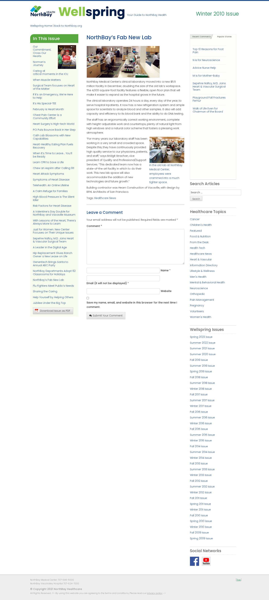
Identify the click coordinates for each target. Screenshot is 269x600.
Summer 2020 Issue (203, 354)
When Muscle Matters (47, 80)
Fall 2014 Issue (199, 446)
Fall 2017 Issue (199, 394)
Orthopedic (197, 294)
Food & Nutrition (200, 236)
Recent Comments (202, 36)
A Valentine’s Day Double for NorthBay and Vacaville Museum (54, 213)
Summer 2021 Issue (202, 348)
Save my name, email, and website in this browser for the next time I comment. (132, 305)
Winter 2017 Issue (200, 406)
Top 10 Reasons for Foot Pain (208, 50)
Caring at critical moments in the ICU (50, 72)
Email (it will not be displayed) (107, 283)
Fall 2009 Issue (199, 532)
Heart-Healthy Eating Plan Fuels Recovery (53, 146)
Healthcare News (105, 198)
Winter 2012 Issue (201, 492)
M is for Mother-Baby (206, 75)
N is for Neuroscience (206, 60)
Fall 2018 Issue (199, 377)
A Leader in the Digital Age (50, 247)
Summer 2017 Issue (202, 400)
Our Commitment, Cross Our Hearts (42, 51)
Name (165, 270)
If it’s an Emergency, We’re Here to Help (53, 96)
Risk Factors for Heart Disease (52, 206)
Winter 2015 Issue (201, 440)
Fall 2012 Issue (199, 481)
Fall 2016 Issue (199, 412)
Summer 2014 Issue (202, 452)
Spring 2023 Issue (201, 337)
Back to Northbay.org (68, 26)
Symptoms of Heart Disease (51, 179)
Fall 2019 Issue (199, 360)
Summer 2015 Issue (202, 435)
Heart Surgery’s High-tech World (53, 124)
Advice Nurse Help (204, 68)
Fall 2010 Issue (199, 515)
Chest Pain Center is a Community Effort (47, 116)
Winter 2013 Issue (201, 475)
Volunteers (197, 311)
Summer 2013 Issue (202, 469)
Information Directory (204, 265)
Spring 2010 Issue (201, 521)
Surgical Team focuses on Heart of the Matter (54, 87)
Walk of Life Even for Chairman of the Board (208, 110)
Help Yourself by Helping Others (53, 297)
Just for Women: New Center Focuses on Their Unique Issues (53, 231)
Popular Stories (224, 36)
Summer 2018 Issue (202, 383)
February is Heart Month (48, 109)
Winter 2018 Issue (201, 389)
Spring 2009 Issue (201, 538)
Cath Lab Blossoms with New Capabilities (51, 137)
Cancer (195, 219)
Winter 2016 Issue (201, 423)
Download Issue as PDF (55, 311)
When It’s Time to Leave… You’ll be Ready (52, 154)
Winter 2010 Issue (201, 527)
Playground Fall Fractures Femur (209, 99)
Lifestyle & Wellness (202, 271)
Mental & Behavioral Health (207, 282)
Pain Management (202, 300)
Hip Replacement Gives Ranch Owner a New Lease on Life (52, 254)
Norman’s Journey (39, 63)
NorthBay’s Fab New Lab (48, 280)
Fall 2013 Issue (199, 463)
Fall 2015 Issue (199, 429)
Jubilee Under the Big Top (49, 303)
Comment (94, 226)
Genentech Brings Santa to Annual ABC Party (50, 263)
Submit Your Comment (108, 315)
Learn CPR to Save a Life (48, 162)
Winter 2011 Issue (200, 509)
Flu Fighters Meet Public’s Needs (53, 286)
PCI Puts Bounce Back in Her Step (54, 130)
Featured (196, 231)
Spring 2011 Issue (200, 504)
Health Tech (197, 248)
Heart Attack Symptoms (48, 174)
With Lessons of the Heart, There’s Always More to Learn (54, 222)
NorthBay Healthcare (43, 12)
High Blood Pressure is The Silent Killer (53, 198)
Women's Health (200, 317)
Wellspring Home (41, 26)
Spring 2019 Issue (201, 371)
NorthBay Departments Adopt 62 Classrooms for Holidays (54, 272)
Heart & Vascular (201, 259)
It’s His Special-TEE (44, 103)
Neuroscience (199, 288)
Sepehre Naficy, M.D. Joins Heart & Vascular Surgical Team (53, 240)
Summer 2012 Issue (202, 486)
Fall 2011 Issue (198, 498)
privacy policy (154, 593)
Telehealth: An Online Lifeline (51, 185)
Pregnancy (197, 305)
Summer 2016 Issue (202, 417)
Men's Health (198, 277)
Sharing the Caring (45, 291)
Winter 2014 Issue (201, 458)
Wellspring (91, 12)
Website (166, 291)
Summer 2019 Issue (202, 366)
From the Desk (199, 242)
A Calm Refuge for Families (50, 191)
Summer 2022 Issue (202, 343)
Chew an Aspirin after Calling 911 (53, 168)
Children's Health (201, 225)
